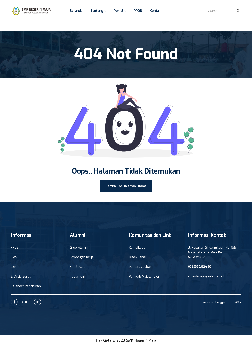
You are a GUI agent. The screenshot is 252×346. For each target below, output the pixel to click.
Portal (118, 11)
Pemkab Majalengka (144, 276)
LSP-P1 (15, 267)
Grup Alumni (79, 247)
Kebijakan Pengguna (215, 302)
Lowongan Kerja (82, 257)
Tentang (96, 11)
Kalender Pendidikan (26, 286)
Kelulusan (77, 267)
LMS (14, 257)
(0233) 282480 (199, 267)
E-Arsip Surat (21, 276)
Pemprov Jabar (140, 267)
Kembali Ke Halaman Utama (126, 186)
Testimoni (77, 276)
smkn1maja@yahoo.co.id (206, 276)
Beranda (76, 11)
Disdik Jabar (137, 257)
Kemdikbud (137, 247)
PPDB (138, 11)
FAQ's (237, 302)
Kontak (155, 11)
